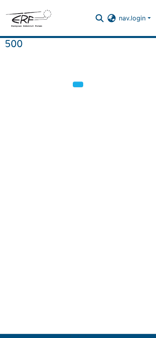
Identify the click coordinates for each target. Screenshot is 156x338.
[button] (28, 18)
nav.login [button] (133, 18)
